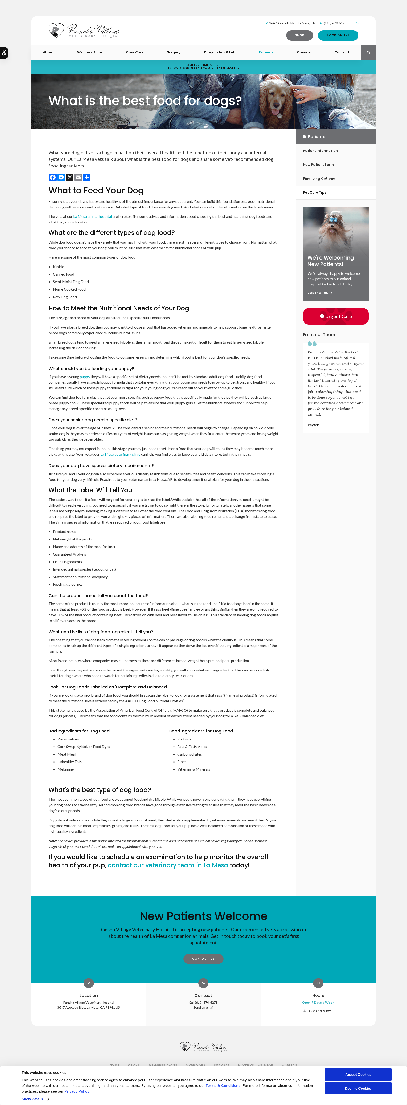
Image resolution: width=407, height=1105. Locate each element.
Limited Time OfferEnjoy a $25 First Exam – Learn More (201, 66)
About (48, 52)
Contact (341, 52)
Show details (32, 1099)
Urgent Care (338, 316)
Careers (304, 52)
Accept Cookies (358, 1074)
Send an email (203, 1007)
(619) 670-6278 (335, 23)
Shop (300, 35)
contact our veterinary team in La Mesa (168, 865)
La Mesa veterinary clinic (120, 454)
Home (115, 1065)
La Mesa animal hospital (92, 216)
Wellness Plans (90, 52)
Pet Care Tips (314, 192)
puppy (85, 376)
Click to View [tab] (320, 1010)
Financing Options (319, 178)
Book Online (338, 35)
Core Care (135, 52)
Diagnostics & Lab (220, 52)
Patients (266, 52)
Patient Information (320, 150)
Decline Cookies (358, 1088)
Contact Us (203, 959)
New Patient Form (318, 164)
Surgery (173, 52)
